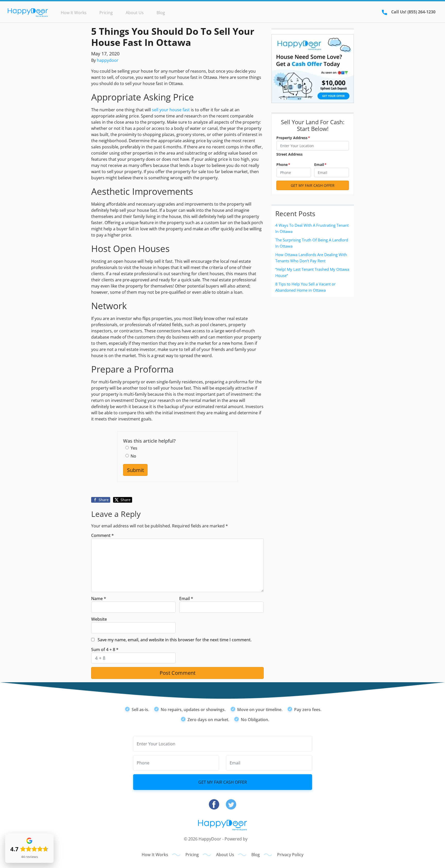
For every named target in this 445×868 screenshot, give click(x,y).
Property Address (293, 137)
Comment (102, 535)
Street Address (289, 154)
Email (186, 598)
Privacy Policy (290, 854)
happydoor (107, 60)
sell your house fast (171, 110)
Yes (134, 448)
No (133, 456)
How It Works (74, 12)
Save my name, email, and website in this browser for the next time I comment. (175, 640)
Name (98, 598)
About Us (135, 12)
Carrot (255, 839)
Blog (161, 12)
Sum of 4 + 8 (104, 649)
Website (99, 619)
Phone (283, 164)
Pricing (106, 12)
